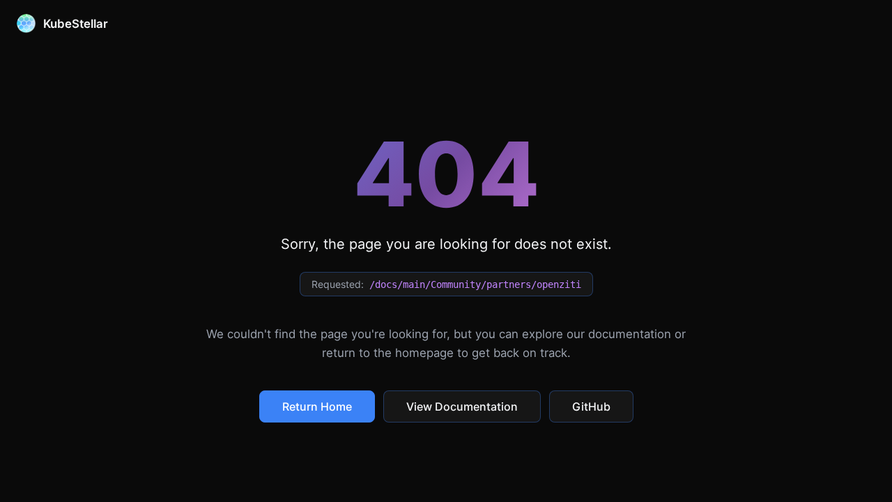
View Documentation (462, 406)
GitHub (591, 406)
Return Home (317, 406)
